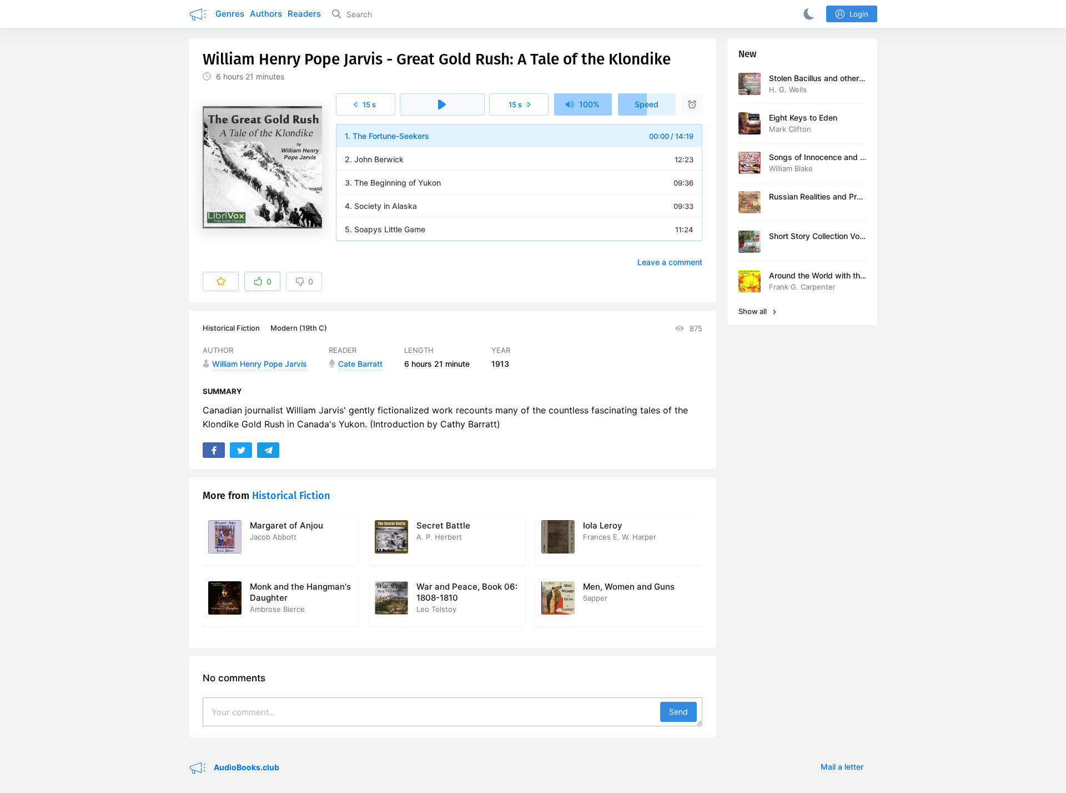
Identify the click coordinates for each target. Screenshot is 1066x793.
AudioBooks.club (245, 767)
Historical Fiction (231, 327)
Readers (304, 13)
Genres (229, 13)
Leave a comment (669, 262)
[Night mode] (806, 14)
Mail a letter (842, 766)
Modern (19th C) (298, 327)
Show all (753, 311)
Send (678, 711)
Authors (266, 13)
